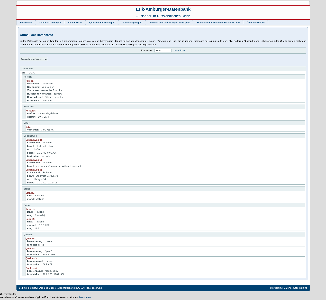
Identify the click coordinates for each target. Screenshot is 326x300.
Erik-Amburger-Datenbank (163, 9)
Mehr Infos (85, 297)
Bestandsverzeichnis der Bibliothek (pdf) (218, 22)
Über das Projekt (256, 22)
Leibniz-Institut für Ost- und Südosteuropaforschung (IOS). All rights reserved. (60, 287)
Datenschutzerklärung (295, 287)
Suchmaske (26, 22)
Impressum (276, 287)
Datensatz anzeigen (50, 22)
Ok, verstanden (8, 294)
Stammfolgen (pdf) (132, 22)
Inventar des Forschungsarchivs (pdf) (169, 22)
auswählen (179, 50)
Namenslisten (75, 22)
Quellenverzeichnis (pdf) (102, 22)
